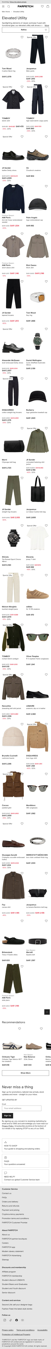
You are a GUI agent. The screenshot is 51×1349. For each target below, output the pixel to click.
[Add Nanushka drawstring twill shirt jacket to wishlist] (22, 674)
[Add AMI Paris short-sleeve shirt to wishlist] (22, 234)
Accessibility (42, 1330)
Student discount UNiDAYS (13, 1280)
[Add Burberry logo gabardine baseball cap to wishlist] (46, 378)
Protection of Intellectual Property (16, 1334)
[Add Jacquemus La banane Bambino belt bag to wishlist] (46, 873)
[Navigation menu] (3, 6)
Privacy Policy (8, 1126)
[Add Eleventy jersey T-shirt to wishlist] (46, 525)
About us (6, 1234)
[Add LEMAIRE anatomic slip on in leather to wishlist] (46, 674)
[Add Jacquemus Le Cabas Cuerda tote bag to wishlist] (46, 478)
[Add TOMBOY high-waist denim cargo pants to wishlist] (46, 87)
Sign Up (7, 1116)
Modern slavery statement (13, 1251)
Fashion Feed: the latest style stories (17, 1309)
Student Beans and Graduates (14, 1284)
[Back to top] (47, 1012)
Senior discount (8, 1292)
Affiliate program (9, 1272)
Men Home (6, 11)
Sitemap (5, 1260)
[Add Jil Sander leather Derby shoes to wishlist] (22, 136)
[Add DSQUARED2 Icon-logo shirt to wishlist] (46, 724)
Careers (5, 1243)
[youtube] (22, 1320)
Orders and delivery (10, 1202)
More (47, 25)
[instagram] (4, 1320)
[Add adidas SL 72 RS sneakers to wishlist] (46, 575)
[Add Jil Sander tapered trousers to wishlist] (22, 281)
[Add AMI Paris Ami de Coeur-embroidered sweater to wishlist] (22, 186)
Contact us (6, 1193)
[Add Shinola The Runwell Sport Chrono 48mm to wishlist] (22, 525)
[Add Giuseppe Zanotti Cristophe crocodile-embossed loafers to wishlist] (22, 823)
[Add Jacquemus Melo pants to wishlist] (46, 37)
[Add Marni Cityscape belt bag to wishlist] (22, 428)
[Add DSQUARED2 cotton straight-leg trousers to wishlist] (22, 378)
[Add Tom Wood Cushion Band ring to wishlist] (22, 37)
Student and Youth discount (14, 1288)
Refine (23, 30)
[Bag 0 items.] (48, 6)
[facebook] (16, 1320)
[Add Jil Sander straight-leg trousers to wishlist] (22, 478)
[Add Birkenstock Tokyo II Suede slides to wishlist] (22, 921)
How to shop (10, 1146)
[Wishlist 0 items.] (42, 6)
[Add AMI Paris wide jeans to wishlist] (22, 966)
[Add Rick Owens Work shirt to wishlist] (46, 234)
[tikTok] (10, 1320)
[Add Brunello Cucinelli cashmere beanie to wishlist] (22, 724)
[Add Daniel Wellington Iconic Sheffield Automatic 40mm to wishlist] (46, 329)
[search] (8, 6)
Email (4, 1104)
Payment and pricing (10, 1210)
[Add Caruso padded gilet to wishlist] (22, 774)
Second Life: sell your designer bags (17, 1305)
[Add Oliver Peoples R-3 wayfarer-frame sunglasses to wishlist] (46, 625)
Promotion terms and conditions (15, 1218)
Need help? (9, 1177)
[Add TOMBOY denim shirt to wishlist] (22, 87)
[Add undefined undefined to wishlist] (19, 1028)
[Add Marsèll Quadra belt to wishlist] (46, 921)
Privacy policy (7, 1330)
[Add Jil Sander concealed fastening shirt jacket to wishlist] (46, 428)
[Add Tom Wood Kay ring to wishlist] (46, 281)
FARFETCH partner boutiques (14, 1239)
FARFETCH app (8, 1247)
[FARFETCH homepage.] (25, 6)
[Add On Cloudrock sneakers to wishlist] (46, 136)
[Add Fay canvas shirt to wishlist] (22, 873)
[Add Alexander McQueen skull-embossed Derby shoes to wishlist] (22, 329)
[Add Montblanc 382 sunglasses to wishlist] (46, 774)
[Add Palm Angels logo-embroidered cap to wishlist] (46, 186)
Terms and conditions (25, 1330)
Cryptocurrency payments (13, 1214)
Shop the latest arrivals (18, 2)
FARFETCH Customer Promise (14, 1222)
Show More (25, 1073)
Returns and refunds (10, 1206)
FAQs (6, 1161)
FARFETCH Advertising (11, 1255)
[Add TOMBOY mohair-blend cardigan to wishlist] (22, 625)
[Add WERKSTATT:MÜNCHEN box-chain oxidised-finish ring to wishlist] (46, 823)
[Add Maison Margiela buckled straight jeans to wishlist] (22, 575)
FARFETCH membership (12, 1276)
